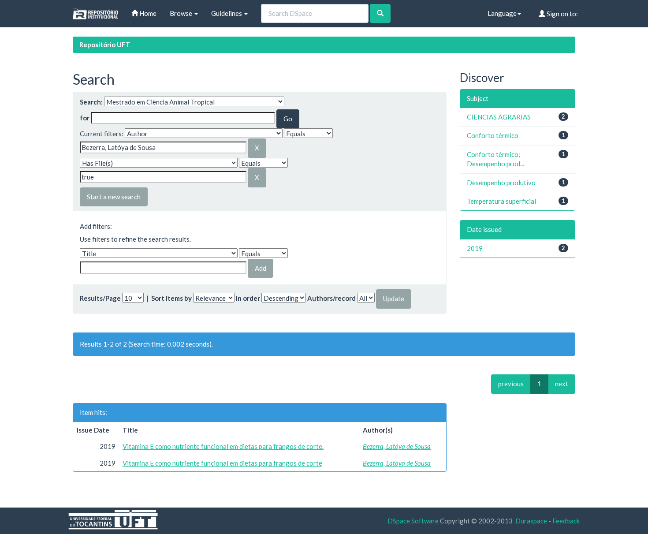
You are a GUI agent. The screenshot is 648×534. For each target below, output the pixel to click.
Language (502, 13)
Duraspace (531, 521)
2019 (475, 248)
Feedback (566, 521)
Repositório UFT (104, 45)
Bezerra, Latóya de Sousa (397, 446)
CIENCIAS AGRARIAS (499, 117)
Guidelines (227, 13)
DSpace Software (413, 521)
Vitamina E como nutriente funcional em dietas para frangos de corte (222, 463)
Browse (182, 13)
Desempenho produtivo (501, 183)
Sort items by (171, 298)
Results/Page (100, 298)
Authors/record (331, 298)
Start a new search (114, 197)
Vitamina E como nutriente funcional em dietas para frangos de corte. (223, 446)
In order (248, 298)
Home (147, 13)
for (84, 118)
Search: (91, 102)
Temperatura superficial (501, 201)
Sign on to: (561, 14)
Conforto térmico (492, 135)
